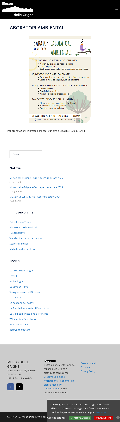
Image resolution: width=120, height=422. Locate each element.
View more (100, 412)
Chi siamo (85, 367)
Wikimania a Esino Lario (23, 319)
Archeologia (16, 281)
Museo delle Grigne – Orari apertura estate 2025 (36, 187)
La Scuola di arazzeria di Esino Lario (29, 308)
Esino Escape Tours (20, 222)
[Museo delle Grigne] (18, 9)
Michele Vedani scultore (23, 249)
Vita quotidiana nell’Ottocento (26, 292)
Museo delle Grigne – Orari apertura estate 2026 (36, 178)
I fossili (13, 276)
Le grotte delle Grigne (22, 270)
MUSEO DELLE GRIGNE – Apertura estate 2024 (35, 196)
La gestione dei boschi (22, 303)
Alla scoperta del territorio (24, 227)
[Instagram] (19, 386)
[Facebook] (10, 386)
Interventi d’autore (20, 329)
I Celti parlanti (17, 232)
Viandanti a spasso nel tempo (26, 238)
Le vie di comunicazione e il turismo (29, 313)
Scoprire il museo (19, 243)
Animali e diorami (19, 324)
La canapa (15, 297)
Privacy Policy (87, 371)
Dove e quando (88, 363)
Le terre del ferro (19, 286)
